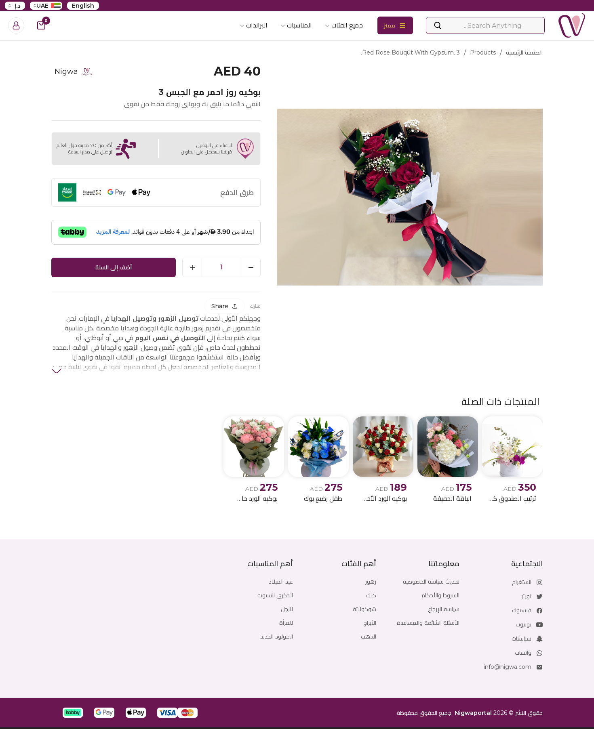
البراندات (257, 25)
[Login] (16, 25)
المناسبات (299, 25)
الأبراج (369, 622)
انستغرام (521, 582)
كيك (371, 595)
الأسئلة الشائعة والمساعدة (428, 622)
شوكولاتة (364, 609)
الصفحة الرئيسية (524, 52)
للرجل (287, 609)
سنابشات (521, 638)
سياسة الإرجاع (443, 609)
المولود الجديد (276, 636)
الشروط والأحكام (440, 595)
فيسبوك (521, 610)
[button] (187, 713)
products (483, 52)
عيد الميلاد (281, 581)
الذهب (368, 636)
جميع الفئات (347, 25)
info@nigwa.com (507, 666)
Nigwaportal (473, 712)
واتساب (523, 652)
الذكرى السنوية (275, 595)
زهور (370, 581)
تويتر (526, 596)
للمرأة (286, 622)
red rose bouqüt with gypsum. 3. (410, 52)
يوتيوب (523, 624)
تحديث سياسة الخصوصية (431, 581)
